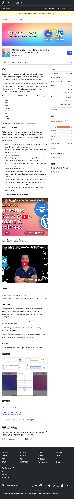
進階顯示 (54, 110)
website (44, 298)
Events (58, 456)
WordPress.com (8, 468)
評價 (12, 62)
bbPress (5, 474)
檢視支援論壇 (55, 158)
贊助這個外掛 (55, 172)
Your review (55, 143)
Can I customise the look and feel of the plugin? (18, 420)
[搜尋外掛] (21, 19)
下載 (69, 53)
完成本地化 (51, 13)
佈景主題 (23, 456)
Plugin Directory (6, 8)
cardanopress (18, 55)
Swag (58, 462)
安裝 (19, 62)
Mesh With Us (31, 123)
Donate (59, 459)
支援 (70, 62)
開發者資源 (41, 459)
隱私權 (4, 462)
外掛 (21, 459)
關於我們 (5, 452)
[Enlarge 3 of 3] (45, 374)
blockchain (68, 97)
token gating (63, 104)
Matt (4, 471)
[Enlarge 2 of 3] (45, 359)
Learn (40, 452)
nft (70, 100)
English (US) (68, 93)
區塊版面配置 (24, 462)
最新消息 (5, 456)
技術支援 (41, 456)
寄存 (3, 459)
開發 (26, 62)
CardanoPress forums (11, 311)
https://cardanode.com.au (25, 337)
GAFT (30, 439)
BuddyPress (7, 477)
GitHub (25, 295)
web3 (69, 104)
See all (70, 143)
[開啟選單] (71, 2)
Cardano (66, 100)
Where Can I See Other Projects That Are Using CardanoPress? (12, 413)
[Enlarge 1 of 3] (21, 359)
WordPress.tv (43, 462)
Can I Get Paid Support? (10, 407)
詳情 (5, 62)
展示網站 (23, 452)
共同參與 (59, 452)
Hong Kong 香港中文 (13, 486)
